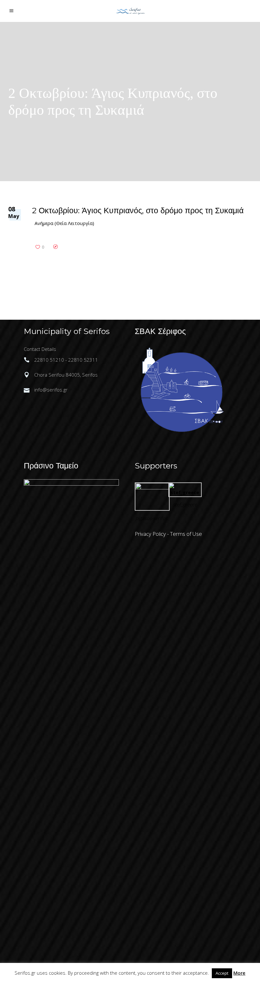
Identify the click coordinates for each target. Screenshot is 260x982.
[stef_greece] (185, 492)
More (239, 973)
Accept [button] (222, 973)
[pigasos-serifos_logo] (152, 487)
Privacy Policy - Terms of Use (168, 533)
